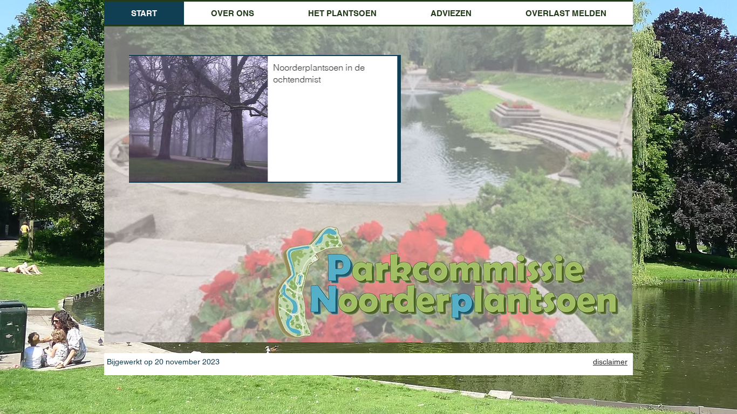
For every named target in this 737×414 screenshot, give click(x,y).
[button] (232, 13)
